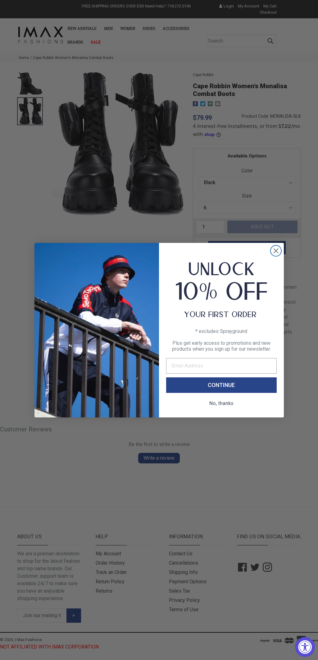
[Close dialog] (275, 250)
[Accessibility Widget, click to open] (305, 647)
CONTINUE (221, 385)
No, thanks (221, 403)
